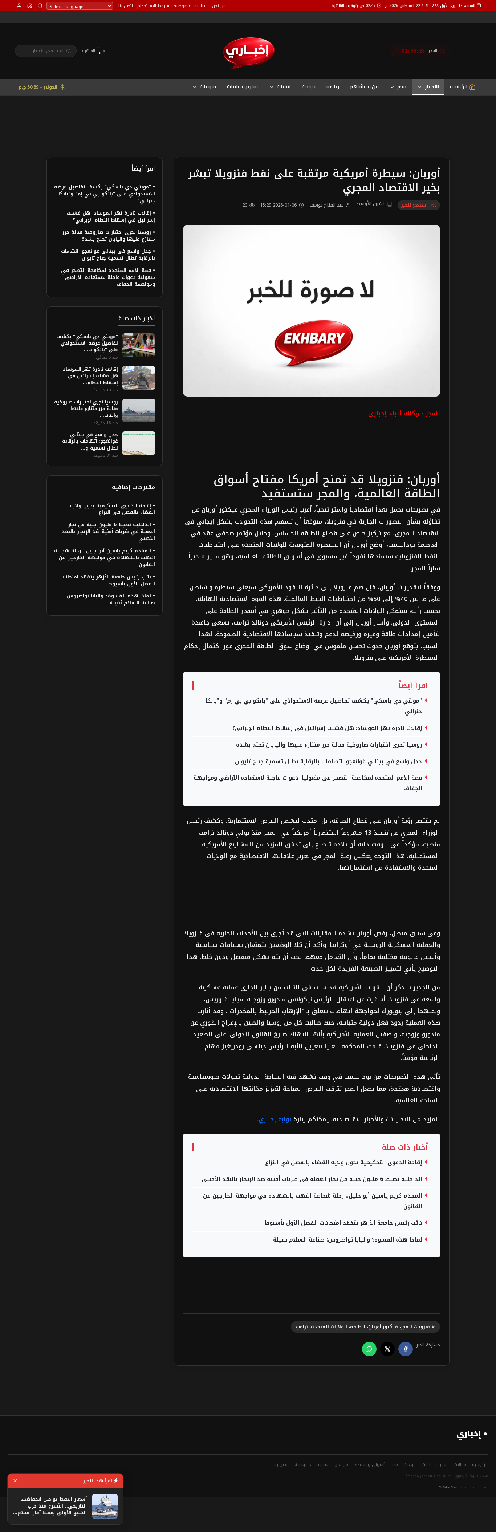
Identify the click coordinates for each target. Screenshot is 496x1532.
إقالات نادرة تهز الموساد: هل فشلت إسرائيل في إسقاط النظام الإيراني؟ (327, 728)
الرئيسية (480, 1464)
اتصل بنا (125, 6)
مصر (401, 86)
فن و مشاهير (364, 86)
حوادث (309, 86)
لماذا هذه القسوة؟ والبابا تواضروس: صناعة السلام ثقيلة (347, 1240)
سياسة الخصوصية (191, 6)
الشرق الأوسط (371, 204)
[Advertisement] (248, 114)
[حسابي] (19, 5)
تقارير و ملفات (242, 86)
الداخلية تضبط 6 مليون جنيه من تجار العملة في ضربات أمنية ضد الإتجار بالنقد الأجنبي (312, 1179)
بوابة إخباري (275, 1119)
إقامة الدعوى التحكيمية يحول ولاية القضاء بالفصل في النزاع (343, 1162)
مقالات (460, 1464)
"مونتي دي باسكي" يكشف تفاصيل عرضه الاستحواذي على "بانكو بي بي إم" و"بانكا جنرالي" (313, 706)
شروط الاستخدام (153, 6)
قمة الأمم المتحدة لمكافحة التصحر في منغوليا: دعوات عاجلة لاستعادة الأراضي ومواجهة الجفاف (308, 783)
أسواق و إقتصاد (369, 1464)
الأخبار (432, 86)
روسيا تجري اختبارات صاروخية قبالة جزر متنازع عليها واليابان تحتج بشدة (329, 745)
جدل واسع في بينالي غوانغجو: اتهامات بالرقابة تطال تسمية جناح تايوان (328, 761)
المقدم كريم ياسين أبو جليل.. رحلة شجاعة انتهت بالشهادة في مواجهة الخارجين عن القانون (312, 1201)
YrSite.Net (448, 1487)
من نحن (219, 6)
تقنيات (284, 86)
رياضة (332, 86)
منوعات (208, 86)
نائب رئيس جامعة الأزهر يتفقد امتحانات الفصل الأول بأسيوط (343, 1223)
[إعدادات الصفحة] (29, 5)
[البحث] (40, 5)
